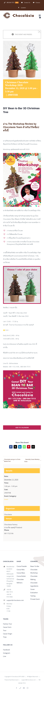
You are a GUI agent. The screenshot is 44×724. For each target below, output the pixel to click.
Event (6, 499)
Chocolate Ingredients (34, 584)
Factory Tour (7, 624)
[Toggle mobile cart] (40, 18)
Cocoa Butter (21, 576)
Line (4, 656)
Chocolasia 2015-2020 (18, 676)
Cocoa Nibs (21, 570)
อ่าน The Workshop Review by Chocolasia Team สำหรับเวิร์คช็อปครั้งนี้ (21, 127)
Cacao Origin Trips (7, 635)
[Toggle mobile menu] (40, 15)
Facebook (6, 650)
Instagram (6, 653)
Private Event (35, 599)
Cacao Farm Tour (7, 628)
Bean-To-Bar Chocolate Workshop (34, 569)
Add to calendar (22, 427)
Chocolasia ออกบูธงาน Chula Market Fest (12, 460)
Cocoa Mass (21, 573)
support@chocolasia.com (10, 600)
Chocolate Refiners (20, 581)
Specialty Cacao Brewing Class (31, 460)
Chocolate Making (33, 577)
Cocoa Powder (22, 566)
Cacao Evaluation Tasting (34, 592)
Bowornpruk (15, 680)
